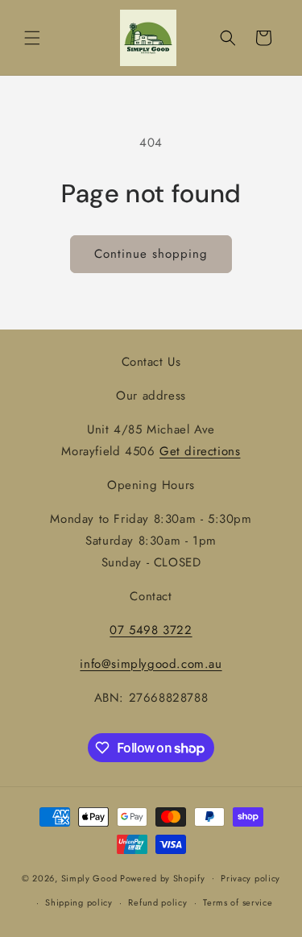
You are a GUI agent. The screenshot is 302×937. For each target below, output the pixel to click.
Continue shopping (151, 254)
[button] (32, 38)
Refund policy (157, 902)
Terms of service (237, 902)
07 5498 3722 (151, 630)
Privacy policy (250, 878)
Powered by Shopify (162, 877)
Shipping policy (79, 902)
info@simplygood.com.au (150, 664)
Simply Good (89, 877)
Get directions (199, 451)
